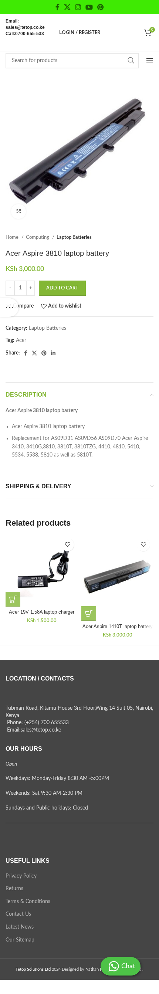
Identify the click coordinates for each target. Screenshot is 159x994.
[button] (13, 599)
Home (13, 237)
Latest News (20, 927)
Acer (21, 340)
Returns (14, 888)
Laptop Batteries (74, 237)
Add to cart (62, 288)
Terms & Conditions (28, 901)
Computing (38, 237)
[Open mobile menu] (149, 60)
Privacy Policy (21, 876)
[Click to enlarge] (18, 211)
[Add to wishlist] (67, 544)
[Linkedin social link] (53, 353)
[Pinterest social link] (100, 7)
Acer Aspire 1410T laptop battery (117, 626)
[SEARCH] (131, 60)
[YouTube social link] (89, 7)
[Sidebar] (9, 307)
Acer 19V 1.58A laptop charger (41, 612)
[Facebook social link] (57, 7)
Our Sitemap (20, 940)
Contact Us (18, 914)
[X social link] (67, 7)
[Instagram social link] (78, 7)
